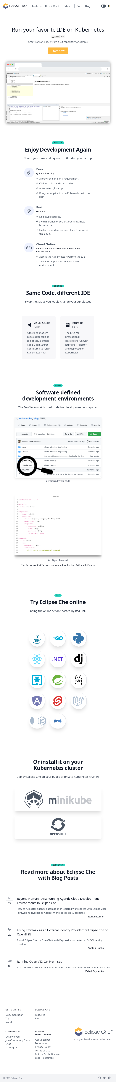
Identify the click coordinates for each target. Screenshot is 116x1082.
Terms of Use (42, 1050)
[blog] (110, 1078)
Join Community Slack (17, 1040)
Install (8, 1022)
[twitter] (105, 1078)
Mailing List (11, 1047)
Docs (79, 6)
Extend (67, 6)
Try (7, 1018)
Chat (8, 1044)
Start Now (58, 51)
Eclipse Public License (47, 1054)
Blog (87, 6)
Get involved (12, 1036)
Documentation (14, 1015)
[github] (100, 1078)
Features (37, 6)
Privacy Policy (42, 1047)
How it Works (53, 6)
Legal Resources (44, 1057)
